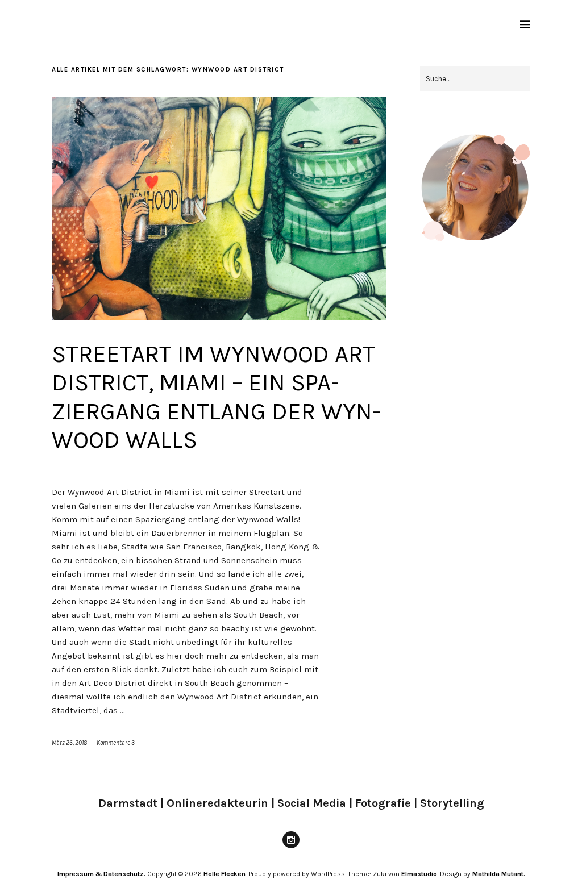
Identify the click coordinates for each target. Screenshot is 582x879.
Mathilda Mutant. (498, 874)
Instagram (291, 847)
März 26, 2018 (69, 743)
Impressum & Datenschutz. (101, 874)
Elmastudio (419, 874)
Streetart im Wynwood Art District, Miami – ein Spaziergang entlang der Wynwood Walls (216, 397)
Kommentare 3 (116, 743)
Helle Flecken (224, 874)
